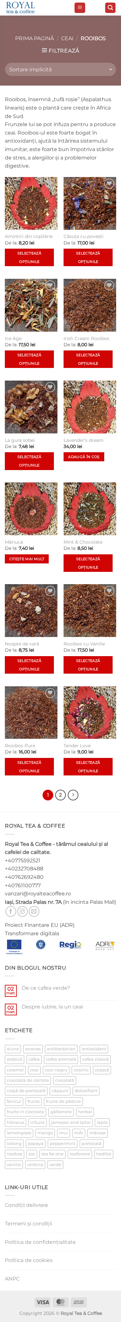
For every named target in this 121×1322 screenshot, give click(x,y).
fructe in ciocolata (25, 1111)
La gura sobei (20, 440)
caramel (15, 1070)
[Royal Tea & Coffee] (37, 8)
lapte (102, 1122)
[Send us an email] (34, 911)
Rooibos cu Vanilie (84, 643)
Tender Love (77, 745)
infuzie (37, 1122)
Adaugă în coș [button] (83, 456)
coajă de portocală (26, 1090)
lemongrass (19, 1132)
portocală (92, 1143)
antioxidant (94, 1048)
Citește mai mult (26, 559)
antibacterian (61, 1048)
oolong (14, 1143)
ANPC (12, 1279)
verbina (35, 1164)
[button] (80, 8)
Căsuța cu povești (84, 236)
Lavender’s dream (84, 440)
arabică (14, 1059)
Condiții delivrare (26, 1205)
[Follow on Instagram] (22, 911)
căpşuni (60, 1090)
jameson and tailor (71, 1122)
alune (13, 1048)
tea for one (52, 1153)
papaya (36, 1143)
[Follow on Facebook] (10, 911)
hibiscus (15, 1122)
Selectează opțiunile (29, 257)
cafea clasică (95, 1059)
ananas (33, 1048)
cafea (34, 1059)
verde (55, 1164)
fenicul (14, 1101)
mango (45, 1132)
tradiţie (103, 1153)
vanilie (14, 1164)
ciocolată (64, 1080)
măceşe (97, 1132)
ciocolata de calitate (28, 1080)
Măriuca (14, 542)
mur (63, 1132)
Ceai (67, 38)
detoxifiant (86, 1090)
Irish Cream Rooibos (86, 338)
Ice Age (13, 338)
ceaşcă (102, 1070)
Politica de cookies (29, 1260)
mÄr (78, 1132)
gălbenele (61, 1111)
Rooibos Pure (20, 745)
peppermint (63, 1143)
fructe (33, 1101)
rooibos (14, 1153)
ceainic (81, 1070)
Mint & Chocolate (83, 542)
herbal (85, 1111)
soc (31, 1153)
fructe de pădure (63, 1101)
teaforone (80, 1153)
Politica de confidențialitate (40, 1242)
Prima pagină (34, 38)
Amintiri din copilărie (29, 236)
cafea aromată (61, 1059)
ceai (34, 1070)
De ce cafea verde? (46, 988)
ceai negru (56, 1070)
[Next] (73, 795)
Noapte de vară (22, 643)
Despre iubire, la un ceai (52, 1007)
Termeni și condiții (28, 1224)
